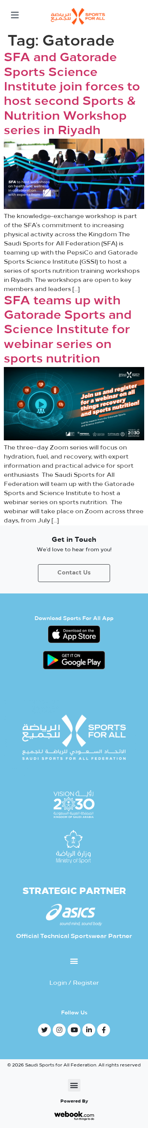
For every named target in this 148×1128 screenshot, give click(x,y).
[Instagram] (59, 1030)
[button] (74, 961)
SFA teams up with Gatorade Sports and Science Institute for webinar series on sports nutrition (68, 330)
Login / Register (74, 983)
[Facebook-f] (103, 1030)
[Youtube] (74, 1030)
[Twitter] (44, 1030)
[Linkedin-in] (88, 1030)
